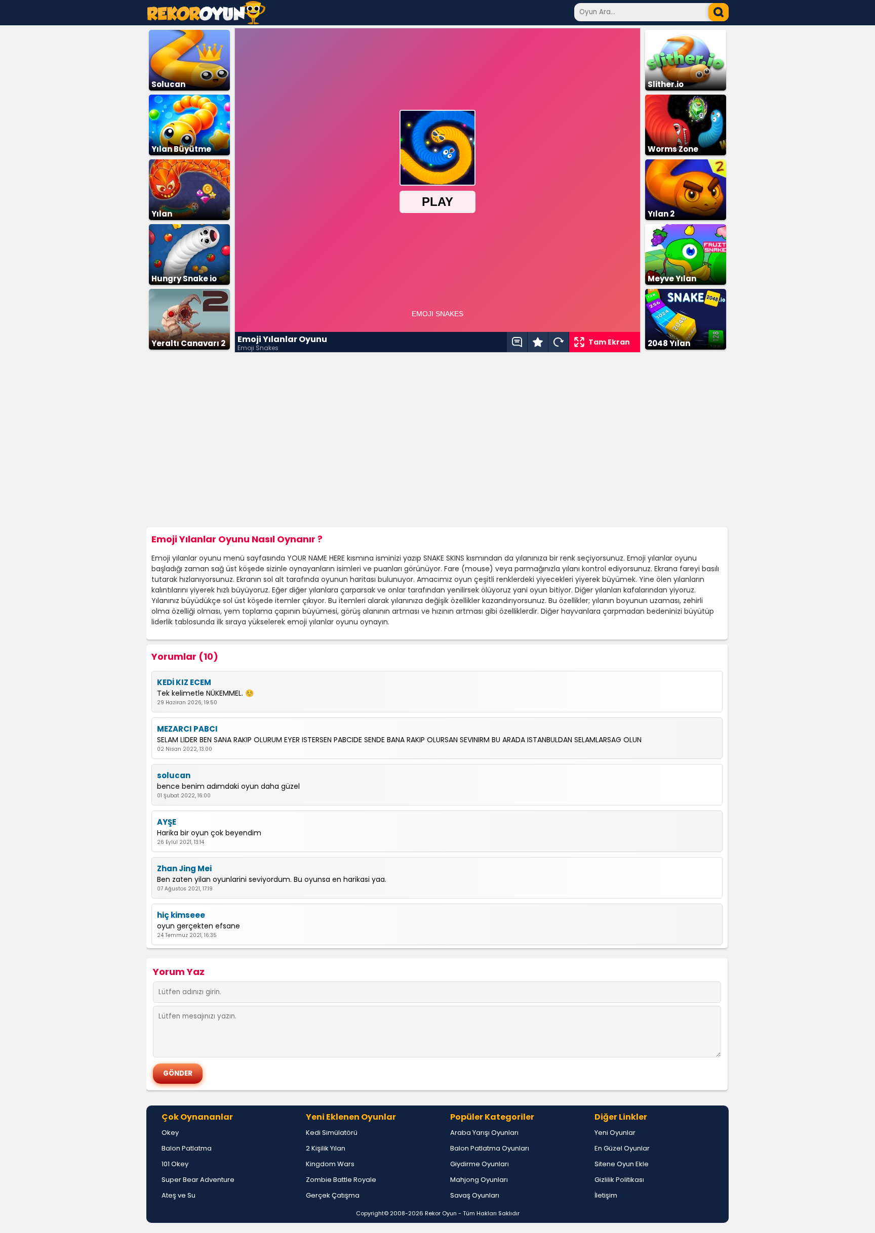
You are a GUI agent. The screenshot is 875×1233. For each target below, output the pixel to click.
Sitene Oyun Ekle (621, 1164)
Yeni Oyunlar (614, 1132)
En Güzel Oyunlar (622, 1148)
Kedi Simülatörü (331, 1132)
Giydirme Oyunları (479, 1164)
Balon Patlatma (187, 1148)
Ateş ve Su (178, 1195)
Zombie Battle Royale (341, 1179)
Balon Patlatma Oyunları (489, 1148)
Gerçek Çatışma (333, 1195)
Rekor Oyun (441, 1213)
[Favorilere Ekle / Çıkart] (538, 342)
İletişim (605, 1195)
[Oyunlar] (206, 21)
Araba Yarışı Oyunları (484, 1132)
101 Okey (175, 1164)
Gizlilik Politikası (619, 1179)
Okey (170, 1132)
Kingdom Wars (330, 1164)
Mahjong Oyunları (479, 1179)
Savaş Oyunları (474, 1195)
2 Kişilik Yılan (325, 1148)
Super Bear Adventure (198, 1179)
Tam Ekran (609, 342)
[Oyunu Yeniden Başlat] (558, 342)
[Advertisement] (437, 440)
